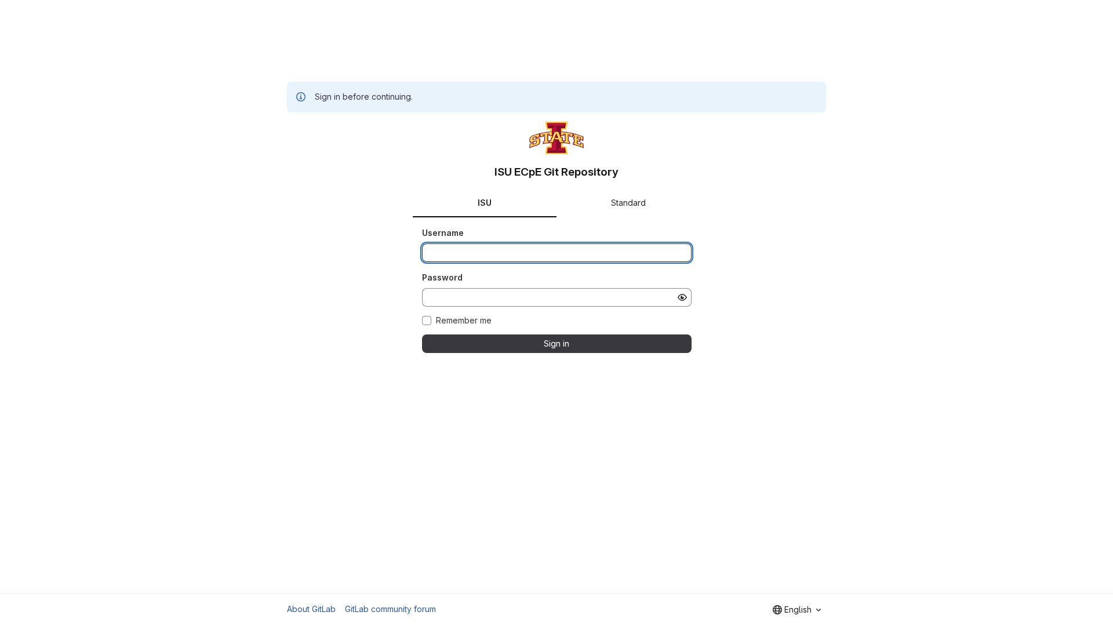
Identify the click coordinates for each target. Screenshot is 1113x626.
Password (442, 277)
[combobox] (797, 610)
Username (443, 233)
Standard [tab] (628, 203)
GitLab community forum (390, 609)
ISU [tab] (485, 203)
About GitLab (311, 609)
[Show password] (682, 297)
